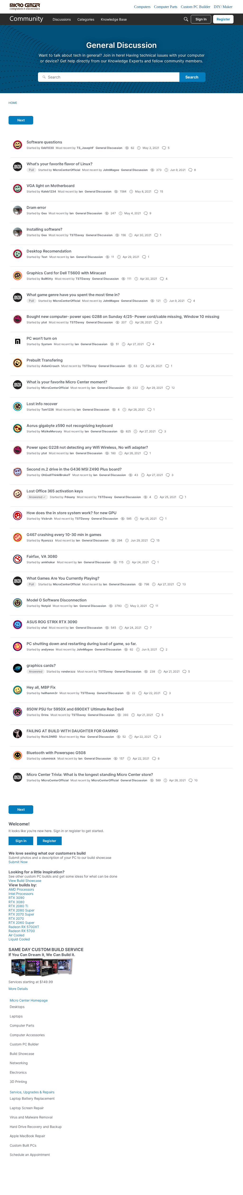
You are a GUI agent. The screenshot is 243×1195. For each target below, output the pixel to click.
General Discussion (109, 148)
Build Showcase (22, 1054)
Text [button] (44, 257)
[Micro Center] (26, 19)
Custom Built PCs (23, 1145)
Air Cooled (16, 935)
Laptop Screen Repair (27, 1108)
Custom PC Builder (24, 1044)
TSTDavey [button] (77, 235)
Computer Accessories (27, 1035)
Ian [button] (81, 191)
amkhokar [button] (48, 562)
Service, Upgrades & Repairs (32, 1092)
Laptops (16, 1016)
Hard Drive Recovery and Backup (36, 1127)
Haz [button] (82, 736)
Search (191, 77)
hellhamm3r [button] (49, 693)
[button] (17, 145)
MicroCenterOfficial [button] (66, 170)
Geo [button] (44, 213)
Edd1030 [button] (47, 148)
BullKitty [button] (47, 278)
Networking (19, 1063)
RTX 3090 (16, 898)
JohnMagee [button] (111, 170)
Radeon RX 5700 (22, 931)
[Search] (186, 19)
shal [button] (44, 627)
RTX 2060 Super (21, 922)
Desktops (17, 1007)
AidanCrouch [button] (50, 366)
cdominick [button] (48, 758)
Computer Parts (22, 1025)
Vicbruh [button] (46, 518)
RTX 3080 (16, 902)
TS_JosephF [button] (85, 148)
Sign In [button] (21, 841)
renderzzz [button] (68, 671)
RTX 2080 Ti (18, 906)
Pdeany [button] (70, 497)
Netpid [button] (46, 606)
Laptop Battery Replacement (32, 1098)
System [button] (46, 344)
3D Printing (18, 1082)
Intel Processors (21, 894)
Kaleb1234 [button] (48, 191)
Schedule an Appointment (30, 1155)
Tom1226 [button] (47, 409)
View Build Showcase (25, 881)
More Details (18, 989)
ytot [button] (44, 322)
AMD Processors (21, 889)
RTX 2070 (16, 918)
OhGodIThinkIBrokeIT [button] (55, 475)
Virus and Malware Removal (31, 1117)
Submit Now (18, 862)
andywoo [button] (47, 649)
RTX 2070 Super (21, 914)
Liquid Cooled (19, 939)
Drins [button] (45, 715)
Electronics (18, 1072)
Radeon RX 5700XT (24, 927)
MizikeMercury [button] (51, 431)
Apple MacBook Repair (27, 1136)
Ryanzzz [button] (47, 540)
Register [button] (49, 841)
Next (21, 120)
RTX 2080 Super (21, 910)
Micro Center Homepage (29, 1000)
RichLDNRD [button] (49, 736)
